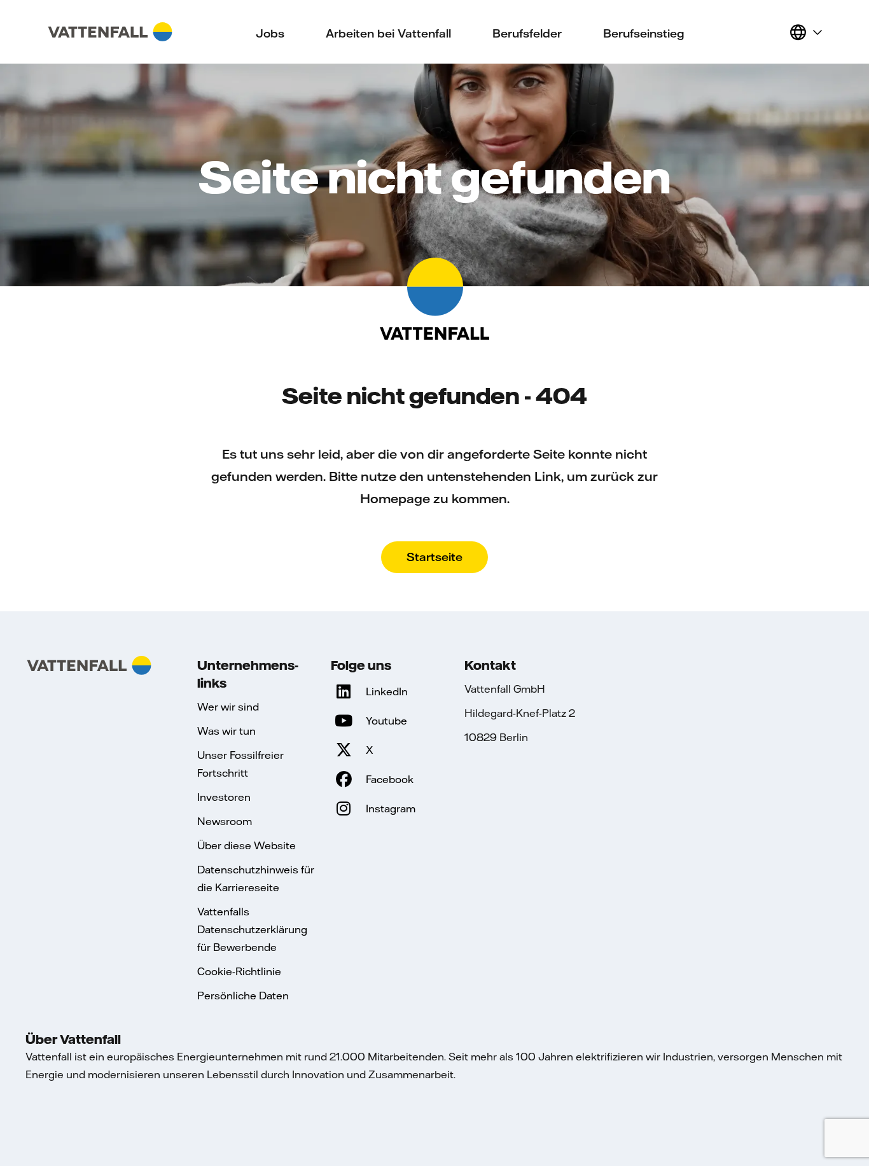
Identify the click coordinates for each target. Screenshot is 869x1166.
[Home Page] (110, 31)
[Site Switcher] (805, 32)
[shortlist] (774, 31)
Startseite (434, 557)
